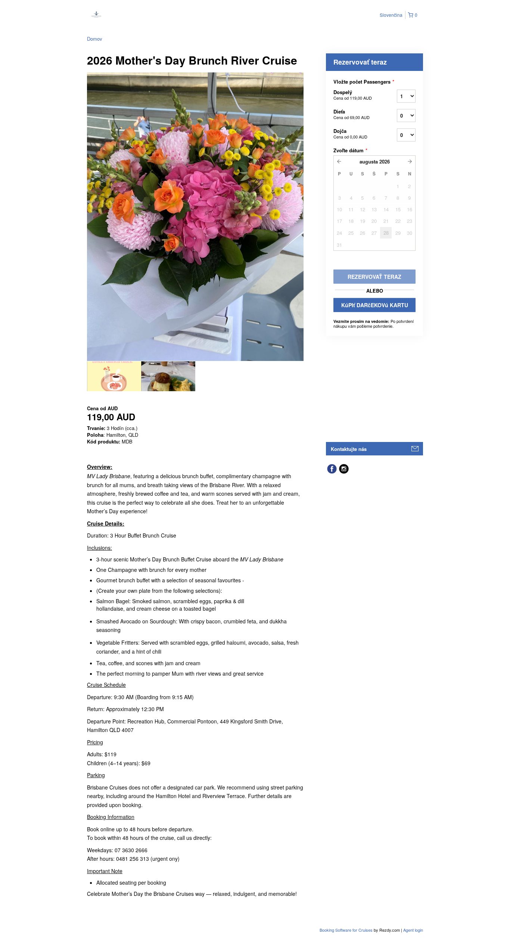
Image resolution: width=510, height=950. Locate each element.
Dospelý (352, 94)
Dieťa (351, 114)
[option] (114, 376)
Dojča (350, 133)
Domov (94, 38)
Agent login (413, 930)
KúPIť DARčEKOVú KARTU (374, 305)
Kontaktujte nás (349, 448)
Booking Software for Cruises (347, 930)
